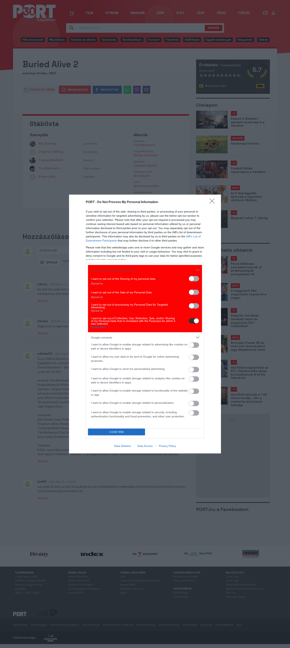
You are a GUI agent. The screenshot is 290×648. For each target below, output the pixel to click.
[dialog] (145, 324)
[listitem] (145, 270)
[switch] (194, 278)
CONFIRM (116, 432)
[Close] (213, 202)
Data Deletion (122, 446)
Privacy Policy (167, 446)
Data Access (145, 446)
